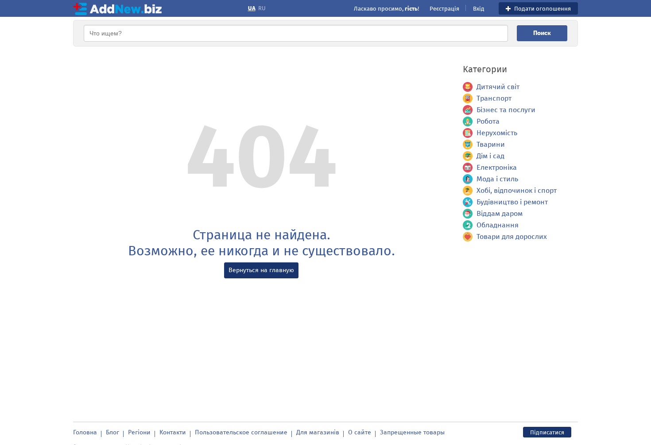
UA (252, 8)
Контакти (172, 432)
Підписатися (547, 432)
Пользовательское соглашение (241, 432)
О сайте (359, 432)
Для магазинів (317, 432)
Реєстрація (444, 8)
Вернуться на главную (261, 270)
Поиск (542, 33)
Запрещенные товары (412, 432)
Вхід (478, 8)
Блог (112, 432)
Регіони (139, 432)
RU (262, 8)
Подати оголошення (542, 8)
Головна (85, 432)
